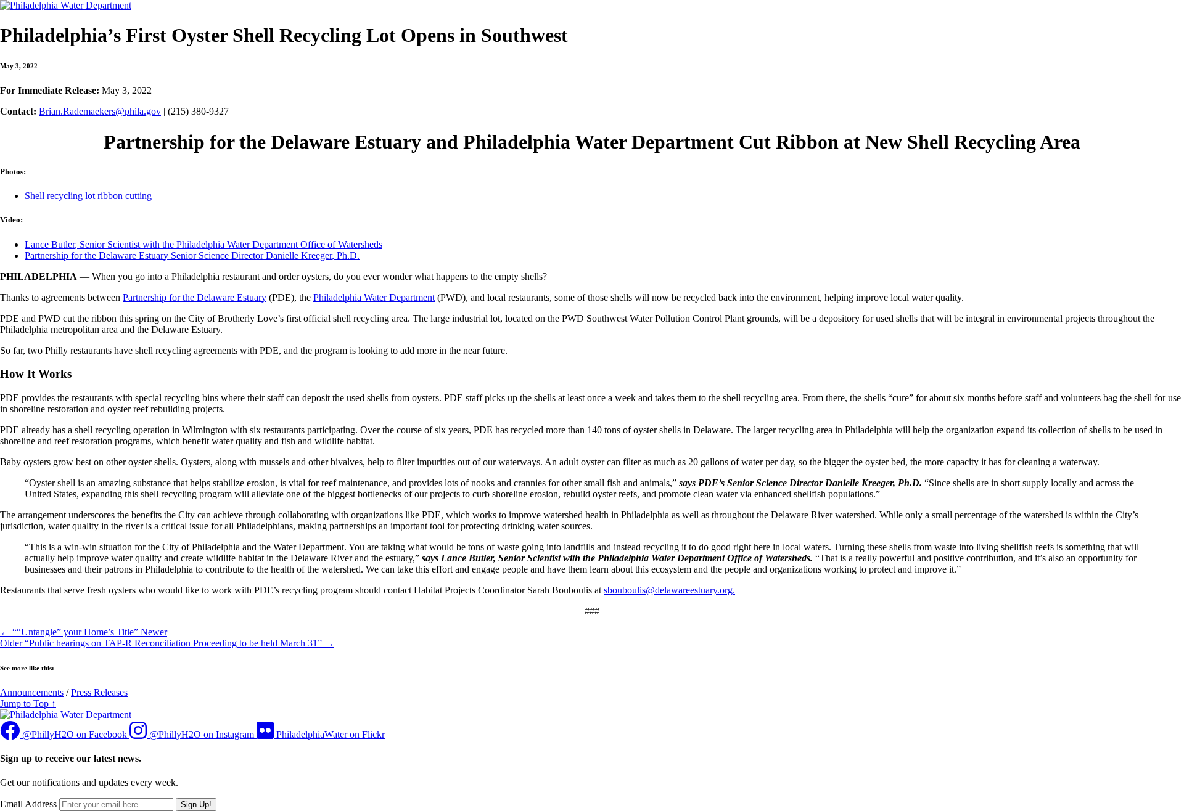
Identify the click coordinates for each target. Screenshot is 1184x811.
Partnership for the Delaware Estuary (194, 297)
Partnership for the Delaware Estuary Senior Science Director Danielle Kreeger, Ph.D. (192, 255)
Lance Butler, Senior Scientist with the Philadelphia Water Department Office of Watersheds (203, 244)
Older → (167, 643)
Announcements (32, 692)
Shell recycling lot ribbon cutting (88, 195)
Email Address (28, 804)
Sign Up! (196, 804)
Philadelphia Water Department (374, 297)
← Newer (83, 632)
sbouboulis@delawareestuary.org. (669, 590)
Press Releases (99, 692)
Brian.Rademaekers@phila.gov (100, 111)
